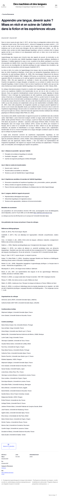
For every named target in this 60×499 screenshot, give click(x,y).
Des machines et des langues (30, 4)
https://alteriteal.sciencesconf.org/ (42, 213)
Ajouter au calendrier (8, 446)
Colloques (3, 468)
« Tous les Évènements (7, 14)
